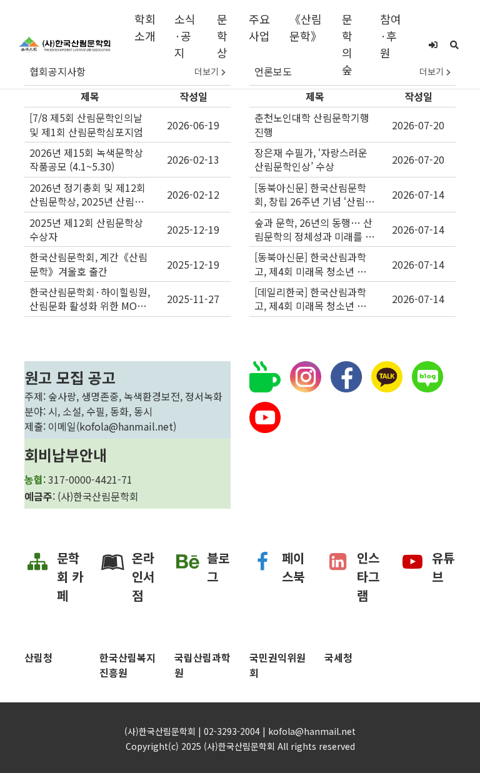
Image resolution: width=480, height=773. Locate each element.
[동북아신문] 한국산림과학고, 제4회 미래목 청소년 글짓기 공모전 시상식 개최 (315, 264)
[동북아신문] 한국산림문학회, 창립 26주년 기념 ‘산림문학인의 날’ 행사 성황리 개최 (314, 195)
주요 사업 (259, 27)
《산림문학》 (305, 27)
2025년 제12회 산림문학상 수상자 (86, 230)
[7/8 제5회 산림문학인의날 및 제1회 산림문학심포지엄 (86, 125)
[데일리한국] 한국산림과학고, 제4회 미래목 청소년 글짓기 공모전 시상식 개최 (315, 299)
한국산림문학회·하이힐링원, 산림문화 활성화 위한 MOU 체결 (89, 299)
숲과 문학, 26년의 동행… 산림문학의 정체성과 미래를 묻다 (314, 230)
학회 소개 (145, 27)
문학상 (222, 36)
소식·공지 (185, 36)
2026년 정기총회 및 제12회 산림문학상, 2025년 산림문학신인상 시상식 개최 (87, 195)
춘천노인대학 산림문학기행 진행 (311, 125)
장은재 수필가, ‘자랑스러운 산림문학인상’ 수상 (311, 160)
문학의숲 (347, 44)
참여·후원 (390, 36)
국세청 (338, 657)
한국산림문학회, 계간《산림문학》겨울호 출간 (88, 264)
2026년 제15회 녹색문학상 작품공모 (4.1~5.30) (86, 160)
